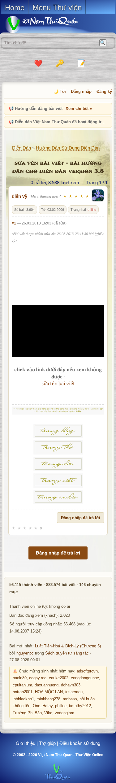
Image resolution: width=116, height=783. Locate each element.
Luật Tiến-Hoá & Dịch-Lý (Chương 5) (68, 646)
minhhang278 (48, 699)
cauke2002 (58, 678)
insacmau (74, 692)
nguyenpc (25, 653)
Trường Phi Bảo (27, 713)
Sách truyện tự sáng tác (67, 653)
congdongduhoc (85, 678)
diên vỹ (19, 196)
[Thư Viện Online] (49, 24)
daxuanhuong (46, 685)
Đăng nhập (81, 91)
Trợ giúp (47, 743)
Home (14, 7)
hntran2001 (22, 692)
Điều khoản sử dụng (79, 743)
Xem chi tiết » (79, 108)
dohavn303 (70, 685)
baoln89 (20, 678)
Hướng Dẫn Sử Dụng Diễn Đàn (68, 147)
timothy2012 (80, 706)
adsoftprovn (87, 671)
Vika (48, 713)
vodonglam (64, 713)
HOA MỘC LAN (49, 692)
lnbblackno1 (23, 699)
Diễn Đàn (21, 147)
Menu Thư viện (57, 7)
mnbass (70, 699)
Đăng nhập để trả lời (80, 517)
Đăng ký (104, 91)
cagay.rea (37, 678)
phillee (61, 706)
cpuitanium (22, 685)
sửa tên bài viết (58, 383)
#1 (14, 223)
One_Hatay (43, 706)
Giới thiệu (25, 743)
